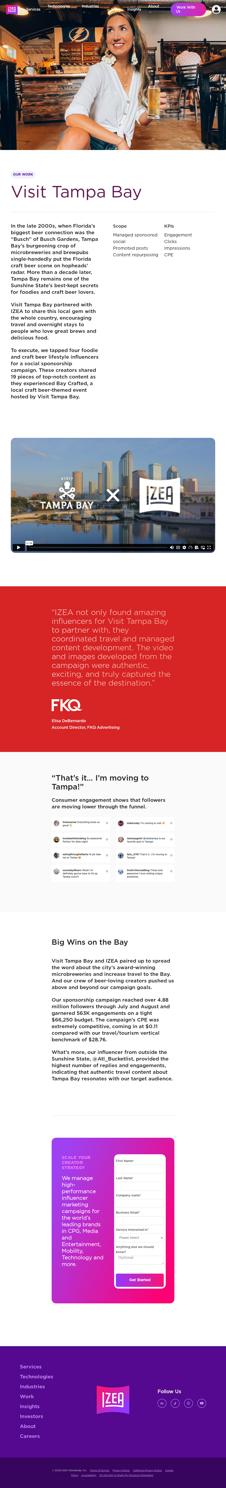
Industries (32, 1386)
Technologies (36, 1376)
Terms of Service (99, 1470)
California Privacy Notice (147, 1470)
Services (31, 1367)
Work (27, 1396)
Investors (31, 1416)
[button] (61, 9)
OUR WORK (23, 174)
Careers (30, 1436)
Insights (30, 1406)
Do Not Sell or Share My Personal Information (126, 1475)
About (28, 1426)
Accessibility (88, 1475)
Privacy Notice (121, 1470)
